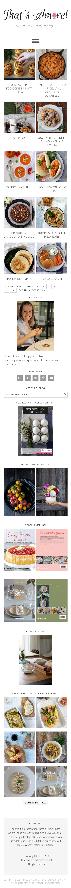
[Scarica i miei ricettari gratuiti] (36, 431)
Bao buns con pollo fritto (51, 189)
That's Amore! (36, 16)
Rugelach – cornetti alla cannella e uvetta (52, 141)
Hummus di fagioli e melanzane (52, 234)
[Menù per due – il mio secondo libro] (52, 781)
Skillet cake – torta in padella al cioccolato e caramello (52, 90)
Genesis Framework (25, 883)
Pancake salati (52, 279)
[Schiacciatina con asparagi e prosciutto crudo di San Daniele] (52, 712)
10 (13, 290)
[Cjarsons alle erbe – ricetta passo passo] (19, 781)
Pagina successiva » (32, 290)
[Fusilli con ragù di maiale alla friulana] (52, 747)
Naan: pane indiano (19, 279)
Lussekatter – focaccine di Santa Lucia (19, 88)
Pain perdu (19, 138)
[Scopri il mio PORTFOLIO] (36, 492)
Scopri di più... (35, 802)
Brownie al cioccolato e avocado (19, 234)
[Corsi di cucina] (36, 660)
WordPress (54, 883)
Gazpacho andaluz (19, 187)
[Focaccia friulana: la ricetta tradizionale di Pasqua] (19, 747)
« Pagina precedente (19, 286)
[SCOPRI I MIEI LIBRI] (36, 573)
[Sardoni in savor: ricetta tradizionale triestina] (19, 712)
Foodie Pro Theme (32, 880)
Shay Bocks (50, 880)
